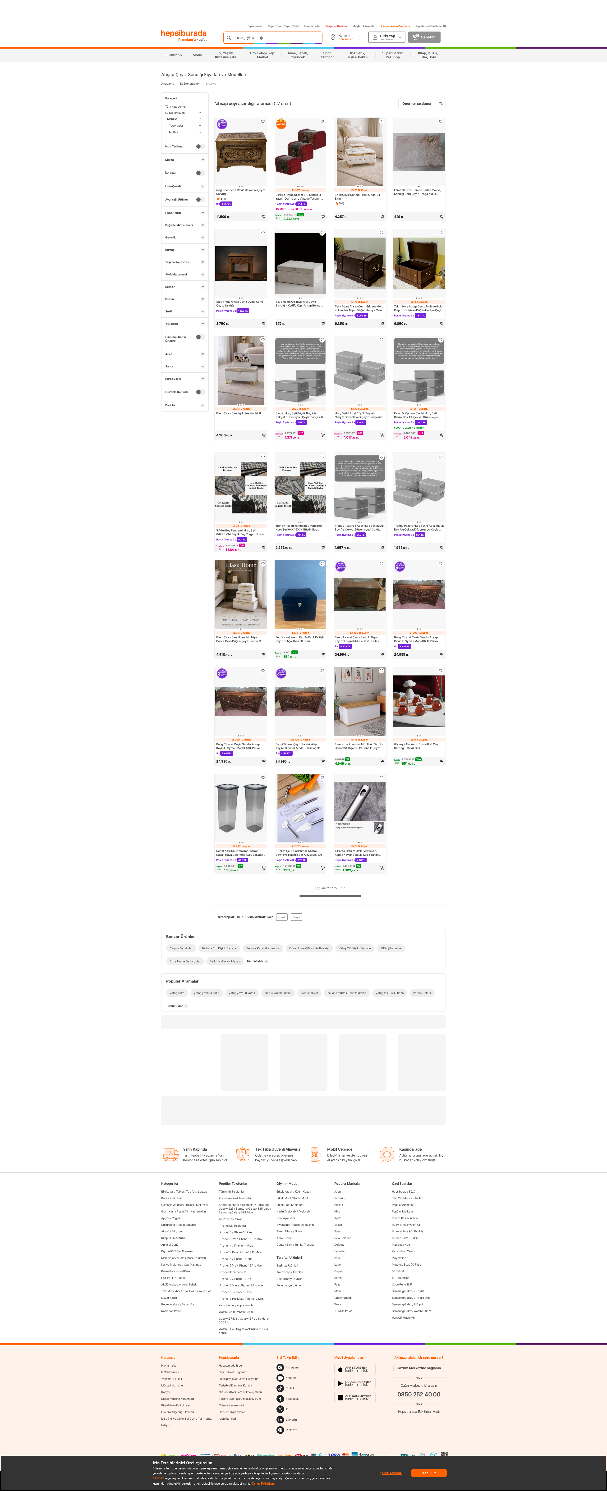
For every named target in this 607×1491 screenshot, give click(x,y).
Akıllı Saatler (227, 1305)
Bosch (338, 1231)
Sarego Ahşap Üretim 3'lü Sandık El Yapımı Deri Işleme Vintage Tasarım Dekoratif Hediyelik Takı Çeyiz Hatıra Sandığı (299, 197)
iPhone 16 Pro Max (250, 1239)
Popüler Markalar (403, 1211)
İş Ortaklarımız (170, 1372)
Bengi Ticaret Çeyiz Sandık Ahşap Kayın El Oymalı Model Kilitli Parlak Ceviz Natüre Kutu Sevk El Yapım (416, 639)
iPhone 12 (225, 1279)
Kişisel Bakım (184, 1271)
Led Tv (165, 1278)
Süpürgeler (168, 1224)
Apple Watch (245, 1305)
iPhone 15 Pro (227, 1265)
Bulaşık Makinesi (196, 1205)
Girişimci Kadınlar (336, 26)
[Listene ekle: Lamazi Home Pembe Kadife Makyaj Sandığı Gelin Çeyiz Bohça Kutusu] (441, 121)
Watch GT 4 (226, 1329)
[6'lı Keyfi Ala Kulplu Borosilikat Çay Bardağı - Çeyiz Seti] (419, 702)
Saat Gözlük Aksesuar (197, 1291)
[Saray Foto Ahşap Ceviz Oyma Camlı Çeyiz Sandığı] (241, 264)
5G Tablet (398, 1271)
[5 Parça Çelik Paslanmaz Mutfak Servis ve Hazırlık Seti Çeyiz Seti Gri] (300, 809)
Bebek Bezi (189, 1304)
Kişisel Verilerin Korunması (177, 1398)
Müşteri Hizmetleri (365, 26)
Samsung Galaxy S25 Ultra (252, 1208)
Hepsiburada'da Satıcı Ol (430, 26)
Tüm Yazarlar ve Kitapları (407, 1198)
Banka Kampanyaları (232, 1412)
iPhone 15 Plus (243, 1259)
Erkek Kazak (284, 1191)
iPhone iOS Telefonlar (232, 1225)
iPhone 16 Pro (227, 1239)
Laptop (202, 1191)
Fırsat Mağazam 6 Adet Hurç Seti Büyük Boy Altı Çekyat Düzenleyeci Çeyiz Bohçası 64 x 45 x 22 (416, 415)
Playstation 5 (400, 1258)
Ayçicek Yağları (171, 1218)
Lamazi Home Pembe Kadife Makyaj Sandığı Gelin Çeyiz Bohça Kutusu (417, 192)
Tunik (298, 1244)
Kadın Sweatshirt (303, 1224)
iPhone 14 (225, 1245)
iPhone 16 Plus (243, 1232)
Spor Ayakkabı (285, 1218)
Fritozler (177, 1231)
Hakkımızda (168, 1365)
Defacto (339, 1244)
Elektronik (178, 1278)
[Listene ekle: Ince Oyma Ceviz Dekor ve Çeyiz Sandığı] (263, 121)
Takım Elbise (284, 1231)
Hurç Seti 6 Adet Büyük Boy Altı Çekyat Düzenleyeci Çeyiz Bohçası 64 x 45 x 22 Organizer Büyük (359, 415)
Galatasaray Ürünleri (289, 1279)
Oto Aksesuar (184, 1251)
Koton (338, 1278)
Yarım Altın (199, 1211)
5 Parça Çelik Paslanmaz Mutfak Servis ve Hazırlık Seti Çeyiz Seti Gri (299, 852)
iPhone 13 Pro (243, 1292)
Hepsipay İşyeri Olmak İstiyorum (239, 1379)
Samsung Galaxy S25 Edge (236, 1212)
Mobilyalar (168, 1258)
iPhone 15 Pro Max (250, 1265)
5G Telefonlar (400, 1278)
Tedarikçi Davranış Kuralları (236, 1385)
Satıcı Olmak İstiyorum (233, 1372)
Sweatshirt (283, 1224)
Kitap (164, 1238)
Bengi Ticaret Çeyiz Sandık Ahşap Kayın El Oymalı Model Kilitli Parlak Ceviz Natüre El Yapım (357, 639)
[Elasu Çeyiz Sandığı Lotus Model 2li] (241, 371)
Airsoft (165, 1231)
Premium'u (187, 39)
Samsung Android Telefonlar (236, 1205)
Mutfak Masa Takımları (191, 1258)
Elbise (298, 1231)
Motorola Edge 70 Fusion (407, 1264)
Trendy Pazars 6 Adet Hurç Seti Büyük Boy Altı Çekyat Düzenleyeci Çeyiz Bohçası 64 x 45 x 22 (359, 527)
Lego (337, 1264)
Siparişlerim (255, 26)
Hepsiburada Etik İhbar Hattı (419, 1411)
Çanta (280, 1244)
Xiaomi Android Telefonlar (235, 1198)
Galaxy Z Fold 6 (250, 1318)
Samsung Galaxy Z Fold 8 (408, 1291)
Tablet (180, 1191)
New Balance (342, 1238)
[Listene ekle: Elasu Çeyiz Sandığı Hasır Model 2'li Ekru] (381, 121)
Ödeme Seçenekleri (231, 1405)
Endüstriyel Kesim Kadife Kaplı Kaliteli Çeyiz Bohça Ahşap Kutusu (299, 639)
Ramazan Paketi (171, 1311)
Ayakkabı (304, 1211)
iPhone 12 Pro (242, 1279)
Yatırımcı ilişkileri (171, 1379)
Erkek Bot (282, 1205)
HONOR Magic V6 (403, 1317)
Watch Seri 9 (245, 1312)
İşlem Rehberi (227, 1418)
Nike (337, 1211)
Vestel (338, 1224)
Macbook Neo (401, 1244)
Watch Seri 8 (227, 1312)
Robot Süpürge (186, 1224)
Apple (338, 1218)
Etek (289, 1244)
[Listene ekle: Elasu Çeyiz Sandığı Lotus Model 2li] (263, 340)
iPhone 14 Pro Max (250, 1252)
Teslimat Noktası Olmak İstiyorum (240, 1398)
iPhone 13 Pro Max (231, 1298)
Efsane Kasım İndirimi (405, 1218)
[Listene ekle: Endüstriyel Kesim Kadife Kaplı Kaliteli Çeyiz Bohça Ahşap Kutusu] (322, 564)
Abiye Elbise (284, 1238)
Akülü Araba (169, 1284)
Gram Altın (167, 1211)
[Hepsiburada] (184, 34)
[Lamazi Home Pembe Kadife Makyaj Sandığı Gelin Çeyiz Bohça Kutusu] (419, 153)
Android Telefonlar (230, 1219)
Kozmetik (167, 1271)
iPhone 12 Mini (228, 1285)
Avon (337, 1191)
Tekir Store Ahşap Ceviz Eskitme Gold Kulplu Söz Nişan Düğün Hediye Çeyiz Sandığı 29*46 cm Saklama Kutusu (418, 308)
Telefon (191, 1191)
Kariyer (165, 1392)
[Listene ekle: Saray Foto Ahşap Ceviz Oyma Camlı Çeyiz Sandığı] (263, 233)
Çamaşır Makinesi (172, 1205)
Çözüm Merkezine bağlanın (419, 1368)
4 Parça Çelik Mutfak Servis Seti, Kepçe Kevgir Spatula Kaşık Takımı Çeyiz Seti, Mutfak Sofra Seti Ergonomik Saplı (357, 853)
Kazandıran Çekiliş (404, 1251)
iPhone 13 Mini (254, 1298)
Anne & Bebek (188, 1284)
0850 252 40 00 (419, 1394)
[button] (241, 216)
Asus (337, 1258)
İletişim (165, 1425)
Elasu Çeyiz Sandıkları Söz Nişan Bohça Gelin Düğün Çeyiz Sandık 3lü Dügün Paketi (239, 639)
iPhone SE (225, 1272)
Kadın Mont (300, 1198)
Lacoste (339, 1251)
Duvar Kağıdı (169, 1297)
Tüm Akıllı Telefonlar (231, 1191)
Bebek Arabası (170, 1304)
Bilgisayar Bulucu (247, 1329)
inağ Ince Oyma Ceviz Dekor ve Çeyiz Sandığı (240, 192)
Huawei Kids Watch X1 (406, 1224)
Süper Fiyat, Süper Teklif (283, 26)
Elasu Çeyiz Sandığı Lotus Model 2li (239, 413)
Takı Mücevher (170, 1291)
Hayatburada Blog (230, 1365)
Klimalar (177, 1198)
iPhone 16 (225, 1232)
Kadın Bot (297, 1205)
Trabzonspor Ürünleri (289, 1272)
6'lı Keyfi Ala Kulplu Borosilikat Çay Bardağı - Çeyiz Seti (416, 746)
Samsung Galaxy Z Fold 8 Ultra (411, 1297)
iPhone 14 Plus (243, 1245)
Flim (172, 1238)
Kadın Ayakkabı (286, 1211)
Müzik (182, 1238)
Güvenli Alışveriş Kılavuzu (177, 1412)
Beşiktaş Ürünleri (287, 1265)
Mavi (337, 1291)
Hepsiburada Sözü (403, 1191)
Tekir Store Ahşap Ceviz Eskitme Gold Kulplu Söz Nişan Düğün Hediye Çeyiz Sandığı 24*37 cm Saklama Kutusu (359, 308)
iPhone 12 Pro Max (251, 1285)
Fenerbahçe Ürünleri (289, 1285)
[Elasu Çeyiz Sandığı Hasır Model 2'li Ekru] (360, 153)
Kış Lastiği (167, 1251)
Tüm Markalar (343, 1311)
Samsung (340, 1198)
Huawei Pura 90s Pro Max (408, 1231)
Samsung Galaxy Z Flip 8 (407, 1304)
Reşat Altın (183, 1211)
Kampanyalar (312, 26)
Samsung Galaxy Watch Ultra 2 (411, 1311)
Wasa (337, 1304)
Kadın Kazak (303, 1191)
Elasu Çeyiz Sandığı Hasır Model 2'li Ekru (357, 196)
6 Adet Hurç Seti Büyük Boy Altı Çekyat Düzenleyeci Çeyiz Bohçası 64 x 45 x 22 (300, 415)
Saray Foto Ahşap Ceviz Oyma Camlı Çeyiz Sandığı (239, 303)
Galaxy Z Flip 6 (228, 1318)
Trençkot (309, 1244)
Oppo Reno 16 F (402, 1284)
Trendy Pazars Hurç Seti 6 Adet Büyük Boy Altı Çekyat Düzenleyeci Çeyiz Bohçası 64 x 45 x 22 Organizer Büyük (419, 527)
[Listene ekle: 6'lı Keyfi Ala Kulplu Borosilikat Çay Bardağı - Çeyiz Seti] (441, 670)
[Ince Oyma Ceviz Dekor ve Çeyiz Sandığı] (241, 153)
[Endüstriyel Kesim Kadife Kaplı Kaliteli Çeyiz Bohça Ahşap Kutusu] (300, 595)
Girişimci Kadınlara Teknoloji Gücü (240, 1392)
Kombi (165, 1198)
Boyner (338, 1271)
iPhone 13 (225, 1292)
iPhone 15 (225, 1259)
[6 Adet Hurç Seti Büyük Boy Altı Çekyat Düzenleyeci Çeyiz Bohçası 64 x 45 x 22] (300, 371)
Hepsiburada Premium (395, 26)
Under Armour (343, 1297)
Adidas (338, 1205)
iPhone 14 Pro (227, 1252)
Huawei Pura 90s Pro (405, 1238)
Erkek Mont (283, 1198)
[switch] (200, 146)
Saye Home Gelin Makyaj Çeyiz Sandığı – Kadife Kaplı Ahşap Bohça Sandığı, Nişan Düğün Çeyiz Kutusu (298, 303)
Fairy (337, 1284)
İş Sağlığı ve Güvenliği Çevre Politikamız (186, 1418)
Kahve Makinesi (171, 1264)
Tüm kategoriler (175, 106)
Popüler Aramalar (403, 1205)
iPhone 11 (240, 1272)
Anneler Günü (169, 1244)
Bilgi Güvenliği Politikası (176, 1405)
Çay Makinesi (192, 1264)
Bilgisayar (167, 1191)
